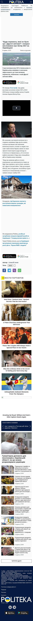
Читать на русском (25, 50)
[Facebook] (4, 270)
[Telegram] (9, 270)
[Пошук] (2, 2)
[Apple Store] (10, 613)
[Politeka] (16, 2)
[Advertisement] (16, 22)
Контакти (3, 595)
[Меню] (31, 2)
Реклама (3, 592)
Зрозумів (16, 14)
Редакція (3, 589)
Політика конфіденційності (8, 587)
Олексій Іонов (13, 262)
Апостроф (13, 88)
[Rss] (10, 607)
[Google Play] (22, 613)
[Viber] (14, 270)
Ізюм (10, 265)
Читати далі (16, 561)
